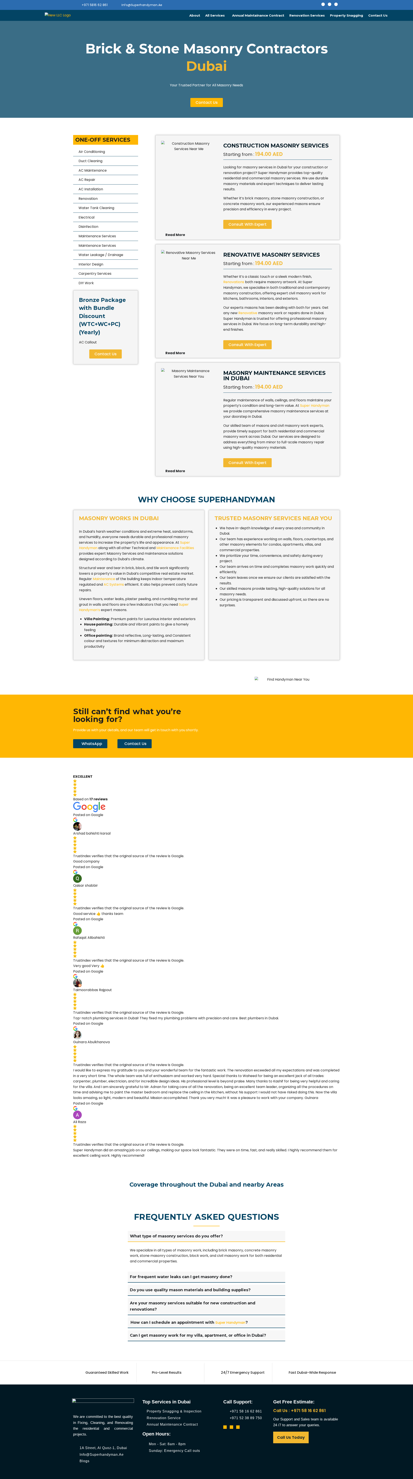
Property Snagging (346, 15)
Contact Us (378, 15)
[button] (216, 15)
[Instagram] (329, 4)
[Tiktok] (336, 4)
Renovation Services (307, 15)
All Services (215, 15)
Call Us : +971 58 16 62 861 (299, 1411)
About (194, 15)
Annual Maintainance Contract (258, 15)
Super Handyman (230, 1322)
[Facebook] (323, 4)
